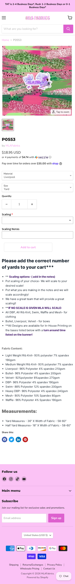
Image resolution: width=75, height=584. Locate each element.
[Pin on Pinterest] (25, 439)
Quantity (6, 196)
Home (5, 40)
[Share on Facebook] (4, 439)
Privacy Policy (54, 564)
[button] (37, 157)
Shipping (14, 564)
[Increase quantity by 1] (32, 204)
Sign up (56, 518)
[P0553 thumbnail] (8, 125)
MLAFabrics (13, 145)
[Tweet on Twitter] (11, 439)
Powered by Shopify (37, 577)
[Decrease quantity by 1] (6, 204)
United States (36, 535)
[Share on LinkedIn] (18, 439)
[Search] (68, 29)
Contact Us (49, 568)
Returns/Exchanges (33, 564)
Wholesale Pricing (29, 568)
